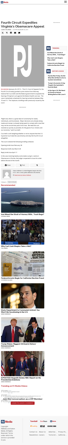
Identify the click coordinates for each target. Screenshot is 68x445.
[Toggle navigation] (65, 2)
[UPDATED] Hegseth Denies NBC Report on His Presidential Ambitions (21, 379)
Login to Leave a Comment (23, 403)
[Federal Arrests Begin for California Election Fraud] (22, 264)
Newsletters (33, 435)
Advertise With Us (53, 432)
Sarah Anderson (6, 314)
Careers (41, 435)
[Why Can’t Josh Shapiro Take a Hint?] (22, 232)
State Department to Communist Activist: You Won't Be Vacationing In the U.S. (20, 311)
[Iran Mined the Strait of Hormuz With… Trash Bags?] (22, 200)
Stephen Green (5, 216)
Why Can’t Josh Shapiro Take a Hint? (16, 246)
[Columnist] (7, 174)
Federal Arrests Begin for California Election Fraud (22, 278)
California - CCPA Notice (62, 435)
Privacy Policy (62, 432)
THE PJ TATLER (12, 182)
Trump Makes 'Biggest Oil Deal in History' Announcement (18, 345)
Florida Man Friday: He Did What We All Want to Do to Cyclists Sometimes (57, 78)
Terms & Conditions (53, 435)
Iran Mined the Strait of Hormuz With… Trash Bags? (22, 214)
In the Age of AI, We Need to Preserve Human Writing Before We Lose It (56, 92)
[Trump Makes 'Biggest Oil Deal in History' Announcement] (22, 330)
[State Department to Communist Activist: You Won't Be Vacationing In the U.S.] (22, 296)
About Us (42, 432)
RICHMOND (5, 89)
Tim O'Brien (4, 248)
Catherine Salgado (6, 280)
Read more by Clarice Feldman (23, 175)
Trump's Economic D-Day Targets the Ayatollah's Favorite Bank (56, 85)
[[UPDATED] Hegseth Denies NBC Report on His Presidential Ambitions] (22, 363)
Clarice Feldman (6, 29)
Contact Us (33, 432)
